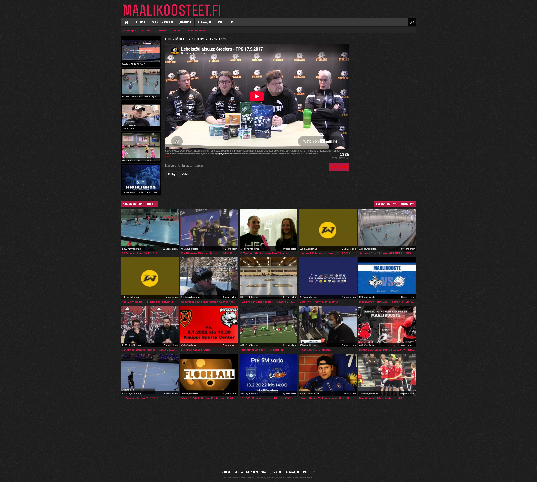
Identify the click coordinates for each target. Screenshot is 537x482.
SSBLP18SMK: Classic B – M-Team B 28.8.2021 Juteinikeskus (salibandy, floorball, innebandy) (209, 398)
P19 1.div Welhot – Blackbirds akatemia (147, 301)
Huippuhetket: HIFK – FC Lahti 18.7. (263, 349)
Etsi (412, 22)
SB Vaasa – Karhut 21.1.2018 (140, 398)
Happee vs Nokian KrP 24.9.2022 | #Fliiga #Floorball (387, 349)
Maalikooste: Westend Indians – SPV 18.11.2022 (209, 253)
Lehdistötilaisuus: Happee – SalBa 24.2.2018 (150, 349)
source (168, 156)
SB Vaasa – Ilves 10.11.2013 (139, 253)
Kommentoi (339, 167)
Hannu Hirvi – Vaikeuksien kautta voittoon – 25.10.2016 (328, 398)
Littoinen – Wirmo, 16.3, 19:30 (319, 301)
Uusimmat (407, 204)
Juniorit (185, 22)
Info (221, 22)
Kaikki (127, 22)
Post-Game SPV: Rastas (315, 349)
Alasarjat (204, 22)
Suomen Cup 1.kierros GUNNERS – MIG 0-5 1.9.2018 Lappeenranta (387, 253)
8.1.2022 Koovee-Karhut (196, 349)
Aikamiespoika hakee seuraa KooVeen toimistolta (209, 301)
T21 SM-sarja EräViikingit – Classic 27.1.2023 (268, 301)
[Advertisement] (384, 62)
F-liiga (140, 22)
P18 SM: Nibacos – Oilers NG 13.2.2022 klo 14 (268, 398)
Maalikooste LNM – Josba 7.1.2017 (381, 398)
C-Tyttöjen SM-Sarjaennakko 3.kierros (264, 253)
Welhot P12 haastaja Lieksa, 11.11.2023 (325, 253)
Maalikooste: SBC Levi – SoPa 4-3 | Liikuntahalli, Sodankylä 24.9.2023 (387, 301)
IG (232, 22)
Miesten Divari (162, 22)
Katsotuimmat (386, 204)
